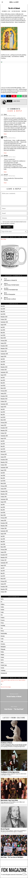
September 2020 (4, 467)
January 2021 (3, 457)
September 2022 (4, 404)
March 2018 (3, 547)
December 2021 (4, 428)
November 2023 (4, 367)
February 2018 (4, 549)
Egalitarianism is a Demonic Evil (10, 280)
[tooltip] (3, 96)
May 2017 (3, 573)
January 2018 (3, 552)
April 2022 (3, 417)
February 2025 (4, 340)
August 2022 (3, 406)
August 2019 (3, 502)
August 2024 (3, 356)
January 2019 (3, 520)
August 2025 (3, 324)
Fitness (2, 623)
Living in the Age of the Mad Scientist (11, 285)
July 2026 (3, 306)
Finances (2, 617)
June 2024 (3, 361)
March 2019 (3, 515)
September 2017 (4, 562)
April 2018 (3, 544)
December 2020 (4, 459)
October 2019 (3, 496)
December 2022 (4, 396)
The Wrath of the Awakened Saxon (11, 289)
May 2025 (3, 332)
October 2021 (3, 433)
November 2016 (4, 589)
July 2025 (3, 327)
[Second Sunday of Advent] (14, 695)
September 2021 (4, 436)
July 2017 (3, 568)
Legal (2, 641)
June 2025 (3, 330)
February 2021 (4, 454)
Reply (5, 134)
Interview (3, 636)
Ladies (2, 638)
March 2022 (3, 420)
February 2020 (4, 486)
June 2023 (3, 380)
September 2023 (4, 372)
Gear (2, 628)
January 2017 (3, 584)
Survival (2, 668)
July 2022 (3, 409)
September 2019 (4, 499)
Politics (2, 652)
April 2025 (3, 335)
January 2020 (3, 488)
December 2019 (4, 491)
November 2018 (4, 525)
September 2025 (4, 322)
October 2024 (4, 351)
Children (2, 604)
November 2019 (4, 494)
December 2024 (4, 346)
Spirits (2, 660)
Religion (18, 11)
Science (2, 657)
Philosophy (3, 649)
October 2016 (3, 592)
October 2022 (4, 401)
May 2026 (3, 311)
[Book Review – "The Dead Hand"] (14, 708)
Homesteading (4, 633)
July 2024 (3, 359)
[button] (25, 231)
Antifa (2, 599)
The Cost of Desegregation (9, 294)
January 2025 (3, 343)
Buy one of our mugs (6, 687)
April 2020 (3, 480)
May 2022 (3, 414)
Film (2, 615)
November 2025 (4, 316)
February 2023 (4, 391)
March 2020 (3, 483)
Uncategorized (4, 673)
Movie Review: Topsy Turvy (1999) (9, 800)
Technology (3, 670)
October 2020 (4, 465)
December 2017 (4, 555)
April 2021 (3, 449)
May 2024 (3, 364)
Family (2, 612)
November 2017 (4, 557)
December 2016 (4, 586)
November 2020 (4, 462)
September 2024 (4, 353)
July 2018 (3, 536)
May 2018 (3, 541)
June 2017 (3, 570)
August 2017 (3, 565)
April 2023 (3, 385)
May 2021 (3, 446)
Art (1, 601)
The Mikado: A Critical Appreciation (10, 772)
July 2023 (3, 377)
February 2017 (4, 581)
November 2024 (4, 348)
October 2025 (4, 319)
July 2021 (3, 441)
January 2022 (3, 425)
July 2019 (3, 504)
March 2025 (3, 338)
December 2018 (4, 523)
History (2, 631)
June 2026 (3, 309)
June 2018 (3, 539)
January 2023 (3, 393)
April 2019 (3, 512)
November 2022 (4, 398)
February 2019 (4, 518)
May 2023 (3, 383)
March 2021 (3, 451)
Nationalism (3, 646)
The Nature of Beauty (6, 742)
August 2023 (3, 375)
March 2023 (3, 388)
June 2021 (3, 443)
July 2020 (3, 473)
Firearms (3, 620)
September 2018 (4, 531)
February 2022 (4, 422)
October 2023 (4, 369)
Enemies (2, 609)
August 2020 (3, 470)
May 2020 (3, 478)
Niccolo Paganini (5, 829)
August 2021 (3, 438)
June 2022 (3, 412)
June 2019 (3, 507)
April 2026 (3, 314)
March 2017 (3, 578)
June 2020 (3, 475)
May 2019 (3, 510)
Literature (3, 644)
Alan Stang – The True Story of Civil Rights (12, 857)
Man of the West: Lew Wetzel (10, 299)
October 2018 (3, 528)
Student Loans (4, 665)
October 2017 (3, 560)
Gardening (3, 625)
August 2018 (3, 533)
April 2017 (3, 576)
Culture (14, 11)
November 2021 (4, 430)
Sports (2, 662)
